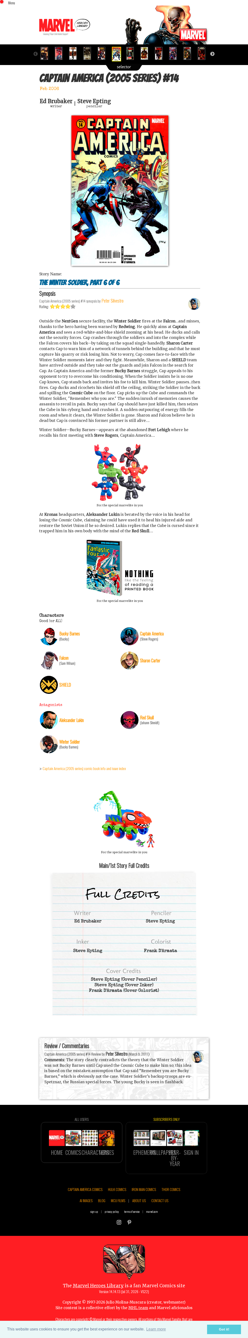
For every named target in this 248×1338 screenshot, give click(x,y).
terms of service (132, 1211)
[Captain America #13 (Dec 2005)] (103, 53)
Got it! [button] (224, 1329)
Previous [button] (35, 54)
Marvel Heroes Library (98, 1286)
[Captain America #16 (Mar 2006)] (146, 53)
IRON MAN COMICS (144, 1189)
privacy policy (112, 1211)
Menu (11, 2)
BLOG (101, 1200)
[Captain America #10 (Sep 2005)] (61, 53)
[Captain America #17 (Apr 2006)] (161, 53)
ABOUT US (139, 1200)
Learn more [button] (156, 1329)
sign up (94, 1211)
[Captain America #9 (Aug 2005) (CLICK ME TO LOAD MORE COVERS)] (46, 53)
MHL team (138, 1307)
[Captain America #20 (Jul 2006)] (203, 53)
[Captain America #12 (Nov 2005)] (89, 53)
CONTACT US (159, 1200)
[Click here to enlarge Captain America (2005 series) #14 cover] (119, 264)
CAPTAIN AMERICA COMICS (85, 1189)
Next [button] (212, 54)
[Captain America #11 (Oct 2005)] (75, 53)
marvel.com (152, 1211)
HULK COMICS (117, 1189)
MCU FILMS (118, 1200)
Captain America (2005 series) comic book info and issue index (84, 768)
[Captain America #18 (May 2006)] (175, 53)
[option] (46, 53)
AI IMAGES (86, 1200)
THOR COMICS (171, 1189)
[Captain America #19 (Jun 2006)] (189, 53)
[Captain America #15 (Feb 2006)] (132, 53)
